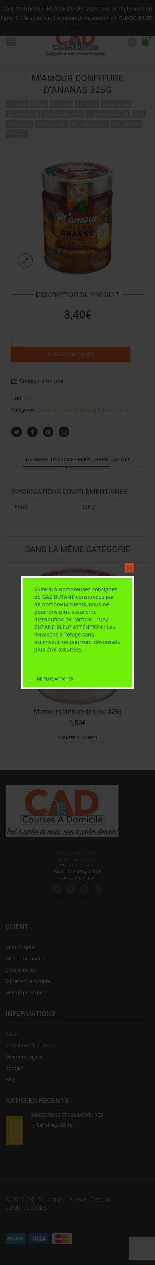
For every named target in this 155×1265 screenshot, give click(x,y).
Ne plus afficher (55, 679)
